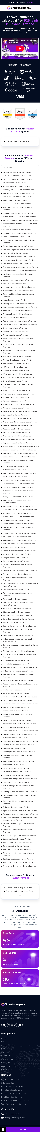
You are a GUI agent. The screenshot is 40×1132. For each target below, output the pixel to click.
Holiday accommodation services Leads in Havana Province (18, 640)
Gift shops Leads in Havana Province (16, 429)
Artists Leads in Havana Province (15, 477)
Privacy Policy (6, 1063)
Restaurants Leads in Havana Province (17, 264)
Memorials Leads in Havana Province (16, 775)
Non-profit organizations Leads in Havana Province (18, 787)
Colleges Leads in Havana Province (16, 470)
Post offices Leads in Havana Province (17, 590)
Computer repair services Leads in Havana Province (18, 461)
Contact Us (29, 2)
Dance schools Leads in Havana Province (18, 524)
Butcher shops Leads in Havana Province (18, 859)
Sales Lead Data (7, 1083)
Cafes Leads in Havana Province (15, 200)
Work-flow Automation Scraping (13, 1104)
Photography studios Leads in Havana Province (20, 731)
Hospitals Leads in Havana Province (16, 363)
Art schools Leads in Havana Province (17, 513)
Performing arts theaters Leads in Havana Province (18, 631)
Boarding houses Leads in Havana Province (19, 752)
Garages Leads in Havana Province (16, 397)
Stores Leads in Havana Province (15, 183)
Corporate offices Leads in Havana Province (19, 217)
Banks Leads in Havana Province (15, 415)
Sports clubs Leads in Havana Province (17, 782)
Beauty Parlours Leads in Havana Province (18, 197)
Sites (3, 1052)
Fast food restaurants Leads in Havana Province (20, 267)
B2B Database (6, 1070)
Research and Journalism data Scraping (17, 1100)
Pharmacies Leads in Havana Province (17, 356)
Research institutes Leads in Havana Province (20, 551)
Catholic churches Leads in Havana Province (19, 626)
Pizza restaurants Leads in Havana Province (19, 257)
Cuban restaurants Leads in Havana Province (19, 724)
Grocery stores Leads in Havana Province (18, 304)
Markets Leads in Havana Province (16, 370)
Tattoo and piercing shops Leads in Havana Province (19, 241)
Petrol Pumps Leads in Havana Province (17, 237)
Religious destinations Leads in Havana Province (21, 704)
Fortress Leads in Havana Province (16, 727)
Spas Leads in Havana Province (14, 622)
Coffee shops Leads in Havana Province (18, 280)
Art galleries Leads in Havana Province (17, 554)
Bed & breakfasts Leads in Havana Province (19, 862)
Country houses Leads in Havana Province (18, 761)
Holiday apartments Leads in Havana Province (20, 667)
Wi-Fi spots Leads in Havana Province (17, 537)
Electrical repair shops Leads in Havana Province (17, 715)
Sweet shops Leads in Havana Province (17, 615)
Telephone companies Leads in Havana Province (17, 594)
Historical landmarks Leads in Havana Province (20, 571)
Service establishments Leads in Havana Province (18, 802)
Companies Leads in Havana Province (17, 436)
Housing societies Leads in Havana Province (19, 734)
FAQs (3, 1042)
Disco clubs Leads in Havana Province (17, 720)
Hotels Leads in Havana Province (15, 300)
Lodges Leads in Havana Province (15, 558)
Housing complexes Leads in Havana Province (20, 792)
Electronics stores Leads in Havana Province (19, 233)
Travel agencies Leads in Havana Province (19, 394)
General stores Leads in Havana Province (18, 425)
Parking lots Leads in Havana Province (17, 401)
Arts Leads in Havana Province (14, 765)
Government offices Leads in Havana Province (20, 411)
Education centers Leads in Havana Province (19, 450)
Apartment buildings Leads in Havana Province (20, 779)
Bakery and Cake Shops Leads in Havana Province (18, 295)
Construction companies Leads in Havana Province (18, 831)
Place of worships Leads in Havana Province (19, 866)
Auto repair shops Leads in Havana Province (19, 836)
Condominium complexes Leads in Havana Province (18, 492)
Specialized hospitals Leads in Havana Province (20, 741)
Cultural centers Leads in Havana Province (18, 619)
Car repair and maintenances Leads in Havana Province (20, 225)
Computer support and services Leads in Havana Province (18, 501)
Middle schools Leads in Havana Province (18, 517)
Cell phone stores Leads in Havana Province (19, 540)
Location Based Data (9, 1066)
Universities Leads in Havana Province (17, 172)
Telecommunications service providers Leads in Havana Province (20, 585)
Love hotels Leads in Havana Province (17, 772)
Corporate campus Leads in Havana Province (19, 473)
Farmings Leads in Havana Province (16, 768)
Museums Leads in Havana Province (16, 408)
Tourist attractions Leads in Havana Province (19, 321)
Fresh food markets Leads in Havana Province (20, 697)
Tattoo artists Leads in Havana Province (17, 700)
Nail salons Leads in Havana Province (17, 660)
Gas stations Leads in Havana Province (17, 839)
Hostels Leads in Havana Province (15, 253)
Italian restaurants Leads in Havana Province (19, 260)
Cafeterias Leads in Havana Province (16, 738)
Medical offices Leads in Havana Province (18, 651)
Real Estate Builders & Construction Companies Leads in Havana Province (20, 819)
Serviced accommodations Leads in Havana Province (19, 340)
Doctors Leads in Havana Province (16, 381)
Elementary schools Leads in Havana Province (20, 510)
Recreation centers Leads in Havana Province (20, 324)
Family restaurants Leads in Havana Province (19, 271)
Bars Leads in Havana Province (14, 284)
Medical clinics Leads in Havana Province (18, 360)
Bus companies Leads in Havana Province (18, 404)
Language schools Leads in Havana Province (19, 533)
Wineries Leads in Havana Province (16, 693)
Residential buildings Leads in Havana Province (20, 814)
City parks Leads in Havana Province (16, 612)
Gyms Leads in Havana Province (15, 328)
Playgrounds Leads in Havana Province (17, 314)
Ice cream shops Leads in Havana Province (19, 287)
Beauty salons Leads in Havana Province (18, 843)
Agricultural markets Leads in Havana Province (20, 811)
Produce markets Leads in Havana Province (19, 690)
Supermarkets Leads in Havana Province (18, 291)
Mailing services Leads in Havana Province (19, 497)
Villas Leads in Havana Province (15, 748)
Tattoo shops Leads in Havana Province (17, 179)
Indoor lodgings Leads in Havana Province (18, 664)
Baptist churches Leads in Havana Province (19, 457)
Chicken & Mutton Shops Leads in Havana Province (18, 825)
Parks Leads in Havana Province (15, 317)
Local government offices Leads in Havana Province (18, 346)
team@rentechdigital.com (15, 1118)
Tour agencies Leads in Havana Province (18, 487)
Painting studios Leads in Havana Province (18, 745)
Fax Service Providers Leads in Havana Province (17, 756)
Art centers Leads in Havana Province (17, 608)
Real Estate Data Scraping (11, 1079)
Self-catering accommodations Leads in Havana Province (20, 646)
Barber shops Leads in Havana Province (18, 246)
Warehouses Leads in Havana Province (17, 374)
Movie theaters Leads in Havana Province (18, 480)
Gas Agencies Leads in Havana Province (18, 506)
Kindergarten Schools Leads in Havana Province (21, 446)
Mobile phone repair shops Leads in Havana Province (19, 655)
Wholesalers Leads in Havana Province (17, 311)
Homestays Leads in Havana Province (17, 849)
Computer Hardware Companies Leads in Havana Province (18, 604)
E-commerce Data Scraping (12, 1086)
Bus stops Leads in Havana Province (16, 390)
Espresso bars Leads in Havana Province (18, 680)
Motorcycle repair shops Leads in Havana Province (18, 854)
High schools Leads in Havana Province (17, 443)
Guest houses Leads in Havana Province (18, 635)
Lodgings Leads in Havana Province (16, 466)
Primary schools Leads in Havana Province (18, 439)
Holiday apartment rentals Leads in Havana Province (18, 675)
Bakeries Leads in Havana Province (16, 846)
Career (4, 1045)
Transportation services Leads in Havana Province (18, 385)
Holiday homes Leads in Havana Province (18, 671)
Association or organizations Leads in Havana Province (19, 352)
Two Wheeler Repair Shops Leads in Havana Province (19, 796)
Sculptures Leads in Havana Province (17, 520)
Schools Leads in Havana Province (16, 561)
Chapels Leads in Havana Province (16, 707)
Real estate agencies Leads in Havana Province (20, 250)
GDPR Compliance (8, 1059)
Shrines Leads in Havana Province (15, 711)
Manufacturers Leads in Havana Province (18, 213)
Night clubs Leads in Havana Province (17, 418)
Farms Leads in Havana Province (15, 599)
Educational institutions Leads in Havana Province (17, 566)
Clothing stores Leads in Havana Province (18, 193)
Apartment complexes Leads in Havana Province (17, 208)
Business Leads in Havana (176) (17, 141)
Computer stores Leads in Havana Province (19, 544)
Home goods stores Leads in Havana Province (20, 307)
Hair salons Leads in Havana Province (17, 204)
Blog (3, 1049)
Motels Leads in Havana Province (15, 335)
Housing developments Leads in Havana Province (18, 528)
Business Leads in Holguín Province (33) (21, 888)
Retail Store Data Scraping (11, 1097)
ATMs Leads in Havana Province (15, 367)
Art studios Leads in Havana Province (16, 186)
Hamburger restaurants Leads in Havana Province (18, 275)
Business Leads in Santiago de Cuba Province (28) (19, 892)
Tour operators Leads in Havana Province (18, 484)
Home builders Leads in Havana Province (18, 176)
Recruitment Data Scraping (11, 1090)
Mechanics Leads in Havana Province (17, 230)
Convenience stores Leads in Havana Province (20, 422)
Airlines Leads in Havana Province (15, 547)
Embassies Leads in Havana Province (16, 807)
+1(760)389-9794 (12, 1114)
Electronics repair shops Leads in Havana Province (18, 579)
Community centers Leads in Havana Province (20, 453)
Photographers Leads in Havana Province (18, 377)
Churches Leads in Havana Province (16, 432)
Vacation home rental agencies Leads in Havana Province (20, 685)
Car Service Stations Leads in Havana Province (20, 220)
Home (3, 1038)
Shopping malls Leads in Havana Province (18, 190)
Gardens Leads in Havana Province (16, 331)
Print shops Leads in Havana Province (17, 574)
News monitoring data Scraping (13, 1093)
